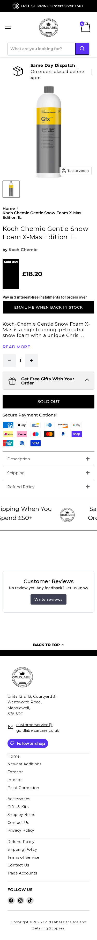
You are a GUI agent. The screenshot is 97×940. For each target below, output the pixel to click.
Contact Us (18, 822)
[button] (48, 307)
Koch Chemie (23, 249)
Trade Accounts (22, 873)
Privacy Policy (21, 830)
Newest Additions (25, 764)
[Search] (82, 49)
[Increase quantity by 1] (31, 360)
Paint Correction (23, 787)
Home (9, 208)
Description (18, 458)
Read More (16, 346)
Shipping (16, 472)
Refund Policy (20, 486)
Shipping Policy (22, 849)
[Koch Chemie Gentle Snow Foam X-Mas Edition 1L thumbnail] (11, 189)
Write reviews (48, 599)
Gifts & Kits (18, 807)
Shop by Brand (22, 814)
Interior (15, 779)
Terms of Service (24, 857)
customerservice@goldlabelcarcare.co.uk (37, 727)
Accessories (19, 799)
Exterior (15, 772)
